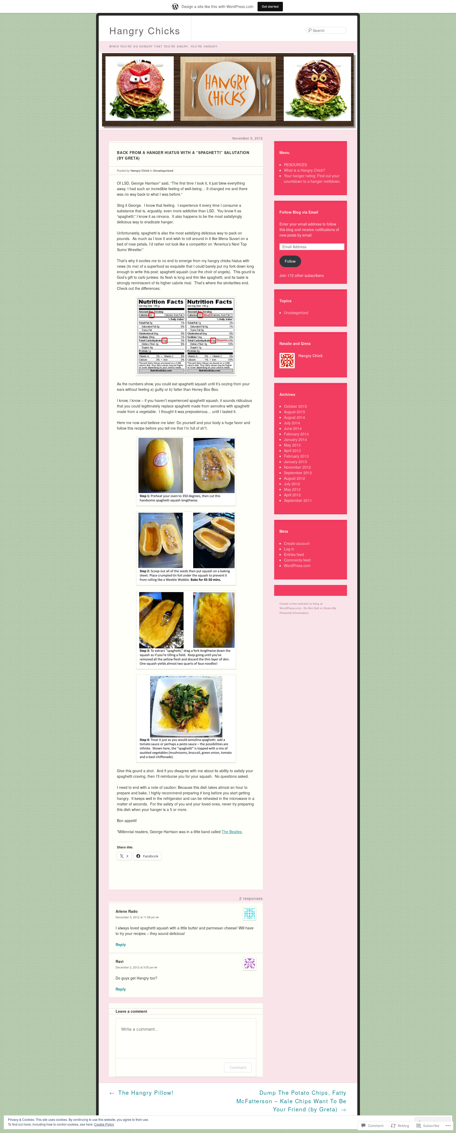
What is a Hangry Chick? (304, 170)
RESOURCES (295, 164)
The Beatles (232, 831)
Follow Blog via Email (298, 212)
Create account (297, 543)
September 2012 (298, 472)
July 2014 (292, 422)
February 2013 (296, 456)
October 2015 (295, 406)
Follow (290, 261)
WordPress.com (297, 565)
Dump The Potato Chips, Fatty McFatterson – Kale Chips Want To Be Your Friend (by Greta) (291, 1100)
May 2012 (292, 489)
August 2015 (294, 411)
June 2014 (293, 428)
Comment (238, 1067)
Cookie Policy (104, 1124)
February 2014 (296, 433)
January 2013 (295, 461)
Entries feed (294, 554)
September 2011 (298, 500)
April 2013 (292, 450)
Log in (289, 548)
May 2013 (292, 445)
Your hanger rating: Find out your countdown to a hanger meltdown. (312, 178)
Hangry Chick (140, 170)
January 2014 (295, 439)
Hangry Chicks (144, 30)
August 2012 (294, 478)
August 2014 (294, 417)
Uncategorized (163, 170)
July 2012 (292, 483)
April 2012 (292, 494)
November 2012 (297, 467)
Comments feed (297, 560)
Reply (121, 944)
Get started (270, 6)
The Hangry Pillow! (141, 1092)
